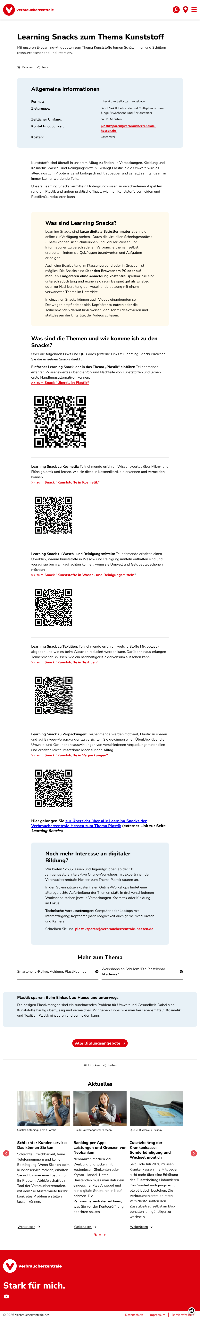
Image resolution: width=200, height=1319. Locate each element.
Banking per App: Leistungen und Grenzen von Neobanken (100, 1147)
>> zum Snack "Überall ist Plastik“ (60, 382)
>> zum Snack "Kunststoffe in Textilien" (64, 662)
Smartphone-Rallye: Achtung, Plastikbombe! (52, 971)
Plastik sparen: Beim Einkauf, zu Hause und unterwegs (68, 997)
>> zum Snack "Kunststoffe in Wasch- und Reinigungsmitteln (82, 575)
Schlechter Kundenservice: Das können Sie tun (42, 1145)
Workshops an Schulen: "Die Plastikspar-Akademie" (134, 972)
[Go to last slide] (6, 1153)
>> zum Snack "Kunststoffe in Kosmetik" (65, 482)
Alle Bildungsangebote (97, 1043)
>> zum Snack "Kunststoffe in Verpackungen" (69, 755)
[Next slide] (194, 1153)
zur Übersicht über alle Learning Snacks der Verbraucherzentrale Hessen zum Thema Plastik (89, 823)
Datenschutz (134, 1315)
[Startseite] (28, 10)
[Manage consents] (191, 1310)
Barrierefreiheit (183, 1315)
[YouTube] (6, 1296)
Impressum (157, 1315)
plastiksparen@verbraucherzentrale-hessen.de (114, 929)
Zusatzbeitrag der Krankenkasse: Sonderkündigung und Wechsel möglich (150, 1150)
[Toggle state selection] (185, 9)
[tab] (95, 1235)
